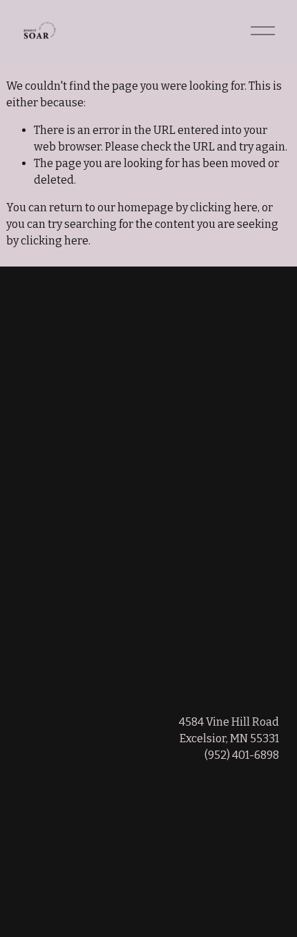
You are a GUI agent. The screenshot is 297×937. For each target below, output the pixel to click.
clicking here (224, 207)
